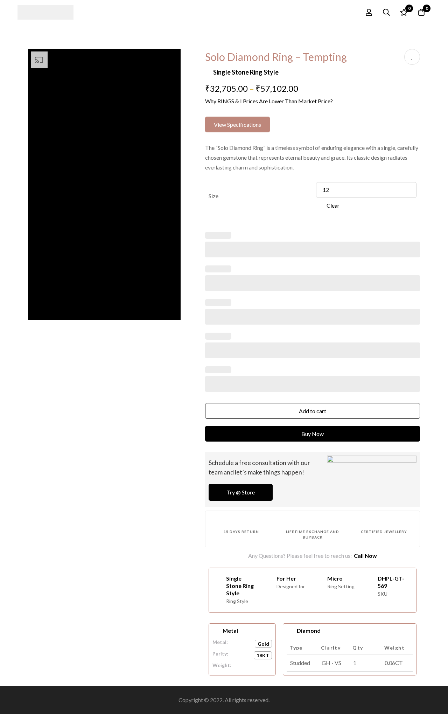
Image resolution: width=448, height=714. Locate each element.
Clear (333, 205)
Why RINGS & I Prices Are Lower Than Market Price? (269, 101)
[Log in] (369, 12)
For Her (286, 578)
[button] (237, 124)
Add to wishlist (412, 57)
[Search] (386, 12)
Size (213, 196)
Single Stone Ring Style (246, 72)
